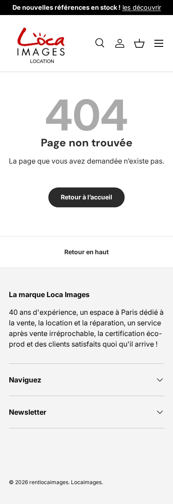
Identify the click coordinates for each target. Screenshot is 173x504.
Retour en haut (86, 252)
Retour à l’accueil (86, 197)
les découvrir (141, 7)
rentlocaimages (48, 482)
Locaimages (86, 482)
